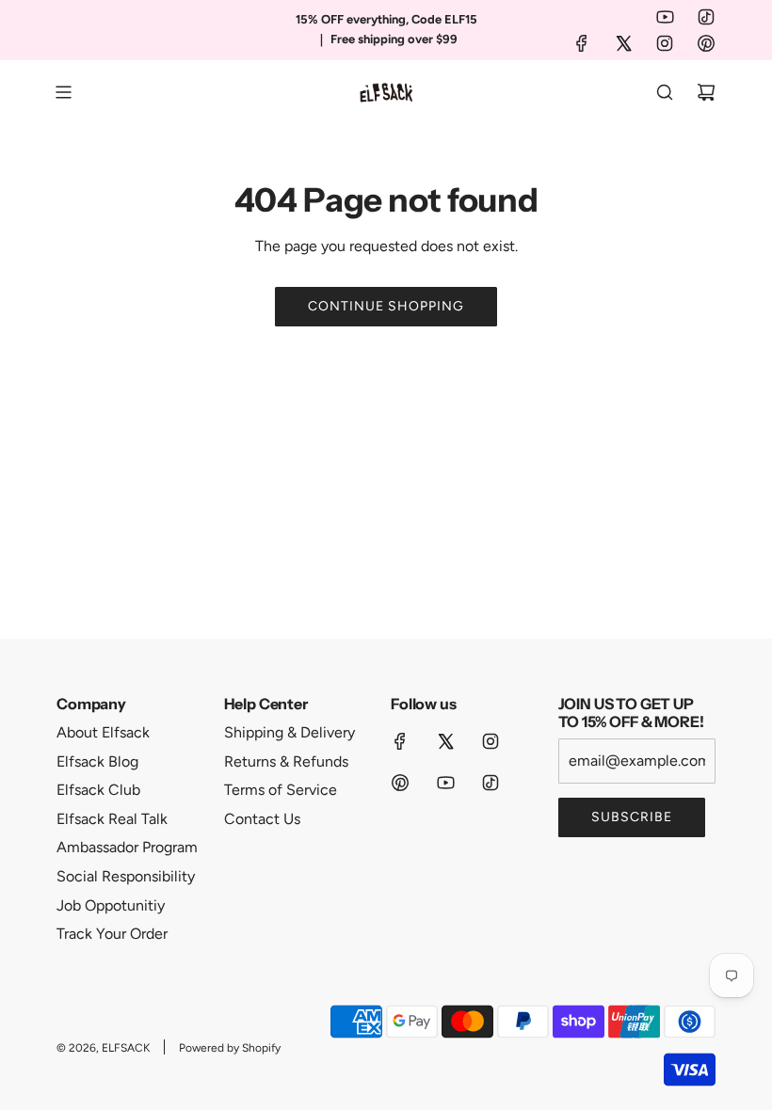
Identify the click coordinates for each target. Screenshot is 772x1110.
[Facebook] (582, 43)
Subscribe (631, 817)
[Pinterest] (706, 43)
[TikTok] (706, 17)
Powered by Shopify (230, 1047)
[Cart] (706, 92)
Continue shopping (386, 306)
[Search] (664, 92)
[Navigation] (63, 92)
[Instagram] (664, 43)
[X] (623, 43)
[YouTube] (664, 17)
